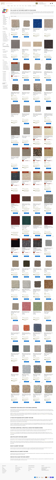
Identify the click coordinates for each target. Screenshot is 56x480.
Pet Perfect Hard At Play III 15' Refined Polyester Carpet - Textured (15, 354)
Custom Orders (4, 471)
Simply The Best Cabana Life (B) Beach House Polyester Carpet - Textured (48, 395)
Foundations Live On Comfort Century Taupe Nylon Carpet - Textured (15, 50)
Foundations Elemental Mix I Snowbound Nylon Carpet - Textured (37, 395)
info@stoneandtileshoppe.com (42, 3)
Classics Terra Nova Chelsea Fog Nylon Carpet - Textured (48, 72)
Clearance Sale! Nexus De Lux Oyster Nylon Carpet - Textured (37, 137)
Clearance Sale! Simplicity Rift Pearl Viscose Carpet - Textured (48, 137)
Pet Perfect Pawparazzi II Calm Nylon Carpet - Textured (26, 290)
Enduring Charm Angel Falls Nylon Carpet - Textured (48, 249)
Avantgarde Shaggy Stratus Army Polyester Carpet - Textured (37, 158)
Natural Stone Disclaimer (31, 467)
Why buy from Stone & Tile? (18, 467)
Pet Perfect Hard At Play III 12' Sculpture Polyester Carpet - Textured (37, 354)
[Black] (4, 9)
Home (11, 8)
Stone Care (29, 468)
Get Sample (15, 36)
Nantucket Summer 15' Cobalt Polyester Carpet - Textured (37, 29)
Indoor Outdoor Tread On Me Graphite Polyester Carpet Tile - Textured (48, 114)
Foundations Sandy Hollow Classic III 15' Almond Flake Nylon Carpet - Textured (37, 114)
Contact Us (3, 472)
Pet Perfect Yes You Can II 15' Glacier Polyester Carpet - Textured (15, 114)
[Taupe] (5, 12)
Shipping (3, 468)
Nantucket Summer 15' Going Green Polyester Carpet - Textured (37, 312)
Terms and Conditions (17, 469)
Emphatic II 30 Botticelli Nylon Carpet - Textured (48, 226)
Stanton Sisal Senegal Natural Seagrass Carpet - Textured (48, 158)
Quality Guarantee (17, 468)
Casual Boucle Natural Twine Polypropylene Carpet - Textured (37, 226)
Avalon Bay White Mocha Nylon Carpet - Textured (26, 29)
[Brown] (6, 9)
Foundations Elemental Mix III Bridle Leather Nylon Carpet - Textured (15, 395)
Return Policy (4, 469)
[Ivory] (5, 11)
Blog (28, 470)
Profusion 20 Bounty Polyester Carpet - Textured (15, 137)
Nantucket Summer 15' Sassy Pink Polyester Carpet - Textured (26, 312)
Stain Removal (30, 469)
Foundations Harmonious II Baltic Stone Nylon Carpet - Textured (48, 334)
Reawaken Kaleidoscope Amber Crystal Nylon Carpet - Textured (36, 290)
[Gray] (2, 11)
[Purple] (2, 12)
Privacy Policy (17, 470)
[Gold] (7, 9)
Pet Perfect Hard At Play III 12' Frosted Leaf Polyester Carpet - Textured (26, 354)
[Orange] (6, 11)
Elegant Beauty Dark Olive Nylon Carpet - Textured (26, 269)
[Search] (37, 3)
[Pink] (7, 11)
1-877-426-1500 (41, 2)
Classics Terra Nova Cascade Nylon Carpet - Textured (48, 269)
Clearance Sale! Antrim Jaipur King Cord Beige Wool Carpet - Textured (37, 182)
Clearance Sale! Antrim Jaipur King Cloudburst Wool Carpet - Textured (26, 182)
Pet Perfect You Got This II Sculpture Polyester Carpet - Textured (48, 93)
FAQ (2, 467)
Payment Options (4, 470)
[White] (6, 12)
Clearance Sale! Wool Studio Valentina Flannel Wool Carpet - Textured (26, 158)
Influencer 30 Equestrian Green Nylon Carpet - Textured (26, 226)
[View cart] (52, 3)
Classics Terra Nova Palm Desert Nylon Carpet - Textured (37, 269)
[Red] (4, 12)
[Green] (4, 11)
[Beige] (2, 9)
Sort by (12, 16)
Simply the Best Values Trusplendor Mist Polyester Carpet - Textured (26, 114)
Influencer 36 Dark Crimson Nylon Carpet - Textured (15, 226)
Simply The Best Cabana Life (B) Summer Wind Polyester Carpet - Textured (37, 93)
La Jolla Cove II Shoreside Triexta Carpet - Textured (25, 50)
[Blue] (5, 9)
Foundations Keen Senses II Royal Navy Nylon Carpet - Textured (37, 334)
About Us (16, 471)
